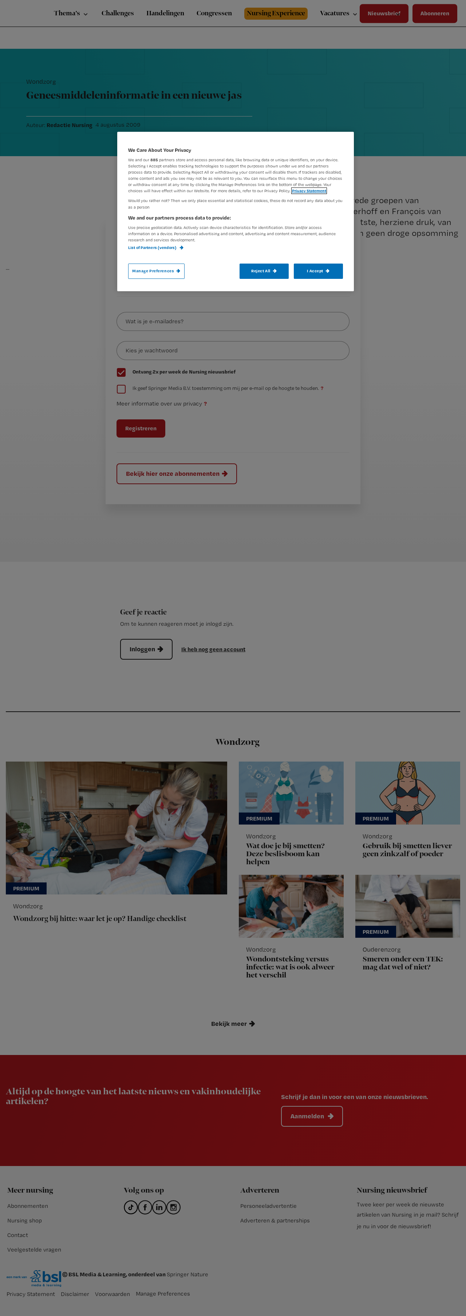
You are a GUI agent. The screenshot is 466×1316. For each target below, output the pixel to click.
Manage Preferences (153, 270)
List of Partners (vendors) (152, 247)
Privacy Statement (309, 190)
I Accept (315, 270)
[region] (235, 211)
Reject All (260, 270)
